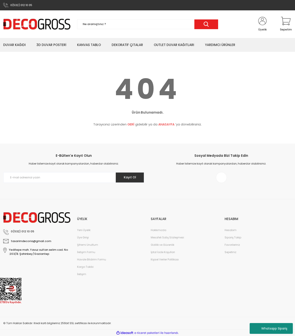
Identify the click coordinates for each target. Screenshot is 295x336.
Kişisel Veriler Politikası (165, 259)
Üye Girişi (83, 237)
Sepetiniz (230, 252)
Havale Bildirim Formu (91, 259)
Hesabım (230, 230)
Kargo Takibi (85, 267)
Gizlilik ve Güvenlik (162, 245)
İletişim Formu (86, 252)
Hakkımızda (158, 230)
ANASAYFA (166, 124)
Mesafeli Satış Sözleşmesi (167, 237)
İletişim (81, 274)
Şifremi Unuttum (87, 245)
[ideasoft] (124, 333)
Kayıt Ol (130, 177)
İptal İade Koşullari (163, 252)
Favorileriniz (232, 245)
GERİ (130, 124)
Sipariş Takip (233, 237)
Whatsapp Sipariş (274, 328)
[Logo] (37, 24)
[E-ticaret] (147, 333)
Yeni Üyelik (83, 230)
